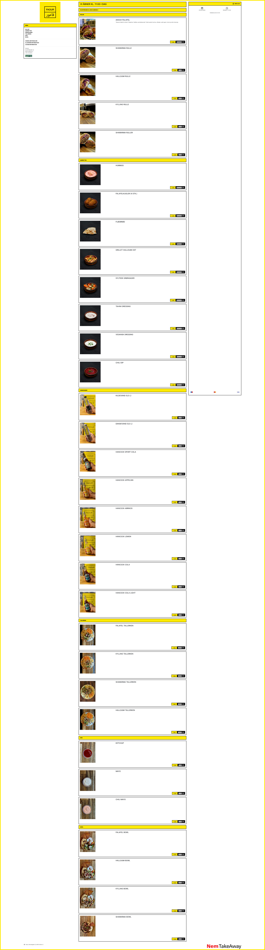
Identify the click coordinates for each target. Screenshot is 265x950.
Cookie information (31, 44)
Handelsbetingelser (31, 41)
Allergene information (32, 42)
